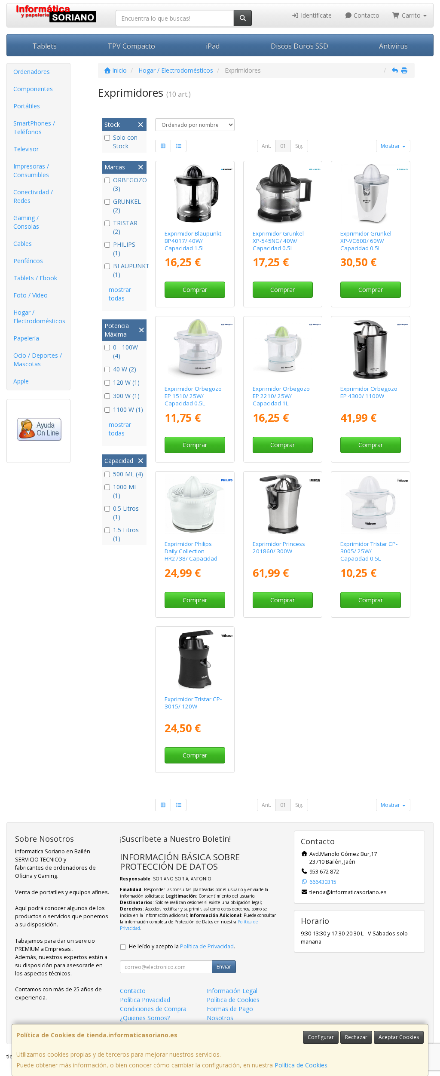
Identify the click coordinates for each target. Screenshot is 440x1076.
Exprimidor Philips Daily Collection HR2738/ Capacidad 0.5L (191, 555)
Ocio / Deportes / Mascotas (37, 359)
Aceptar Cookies (399, 1037)
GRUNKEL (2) (127, 205)
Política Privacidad (145, 1000)
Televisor (26, 149)
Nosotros (220, 1018)
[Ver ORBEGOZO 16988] (282, 349)
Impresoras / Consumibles (31, 170)
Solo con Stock (125, 141)
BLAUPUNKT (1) (128, 270)
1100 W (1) (128, 409)
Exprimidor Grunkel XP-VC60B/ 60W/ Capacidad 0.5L (365, 241)
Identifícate (315, 15)
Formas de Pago (230, 1009)
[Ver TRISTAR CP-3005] (370, 504)
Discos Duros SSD (299, 46)
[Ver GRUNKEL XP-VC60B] (370, 194)
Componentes (33, 89)
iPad (213, 46)
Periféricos (28, 261)
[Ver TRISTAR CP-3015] (195, 659)
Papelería (26, 338)
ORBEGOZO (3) (128, 184)
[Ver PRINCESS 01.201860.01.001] (282, 504)
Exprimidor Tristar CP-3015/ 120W (193, 702)
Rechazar (356, 1037)
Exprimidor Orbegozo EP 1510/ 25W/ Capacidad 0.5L (193, 396)
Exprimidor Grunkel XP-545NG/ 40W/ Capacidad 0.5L (278, 241)
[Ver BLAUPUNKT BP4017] (195, 194)
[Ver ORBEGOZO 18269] (370, 349)
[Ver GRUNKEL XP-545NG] (282, 194)
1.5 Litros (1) (126, 534)
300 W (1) (126, 396)
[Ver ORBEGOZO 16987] (195, 349)
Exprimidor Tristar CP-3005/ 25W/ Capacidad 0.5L (368, 551)
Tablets (44, 46)
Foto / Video (30, 295)
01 (283, 146)
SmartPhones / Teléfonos (34, 127)
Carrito (411, 15)
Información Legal (232, 991)
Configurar (321, 1037)
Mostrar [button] (391, 146)
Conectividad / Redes (33, 196)
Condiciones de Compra (153, 1009)
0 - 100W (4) (125, 351)
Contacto (365, 15)
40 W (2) (124, 369)
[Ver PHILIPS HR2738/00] (195, 504)
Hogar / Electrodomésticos (39, 316)
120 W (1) (126, 382)
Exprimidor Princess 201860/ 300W (279, 547)
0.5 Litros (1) (126, 512)
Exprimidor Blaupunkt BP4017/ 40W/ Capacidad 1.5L (193, 241)
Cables (22, 243)
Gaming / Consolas (26, 222)
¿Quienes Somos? (145, 1018)
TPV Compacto (131, 46)
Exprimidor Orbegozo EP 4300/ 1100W (368, 392)
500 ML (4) (128, 474)
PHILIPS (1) (124, 248)
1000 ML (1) (125, 491)
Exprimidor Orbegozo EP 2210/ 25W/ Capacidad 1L (281, 396)
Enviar (224, 966)
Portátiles (26, 106)
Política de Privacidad (207, 946)
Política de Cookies (301, 1065)
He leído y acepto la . (182, 946)
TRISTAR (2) (125, 227)
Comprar (195, 289)
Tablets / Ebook (35, 278)
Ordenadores (31, 71)
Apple (21, 381)
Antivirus (393, 46)
